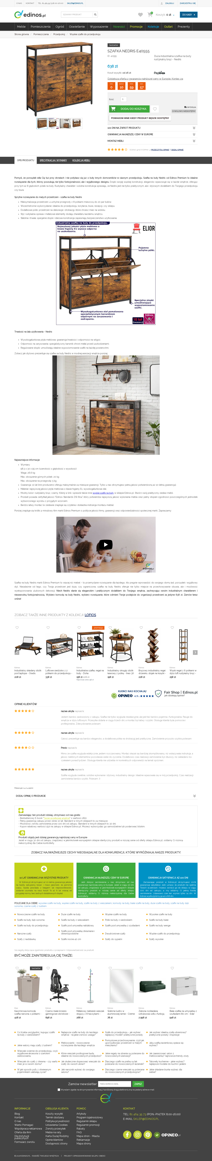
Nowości (119, 26)
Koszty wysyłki (54, 1113)
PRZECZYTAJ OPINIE (160, 150)
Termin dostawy (54, 1117)
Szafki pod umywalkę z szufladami (122, 925)
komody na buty (121, 903)
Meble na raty (53, 1132)
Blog (17, 1113)
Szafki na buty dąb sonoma (31, 920)
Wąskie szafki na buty (116, 914)
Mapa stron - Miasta (88, 1136)
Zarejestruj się (188, 3)
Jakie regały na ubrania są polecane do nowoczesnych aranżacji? (124, 1054)
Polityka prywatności (57, 1121)
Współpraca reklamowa (28, 1128)
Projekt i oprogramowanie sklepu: (84, 1156)
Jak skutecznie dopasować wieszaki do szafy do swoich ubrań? (81, 1062)
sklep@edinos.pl (75, 3)
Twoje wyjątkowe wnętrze (57, 818)
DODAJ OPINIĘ (177, 150)
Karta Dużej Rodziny (57, 1136)
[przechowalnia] (142, 14)
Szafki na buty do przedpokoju (32, 925)
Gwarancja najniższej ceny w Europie (130, 134)
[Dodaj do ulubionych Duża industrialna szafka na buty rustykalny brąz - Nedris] (155, 109)
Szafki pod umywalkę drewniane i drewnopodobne (78, 932)
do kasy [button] (187, 15)
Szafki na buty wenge (159, 925)
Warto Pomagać (23, 1124)
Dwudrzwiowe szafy (115, 933)
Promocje (136, 26)
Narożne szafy (24, 933)
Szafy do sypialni (113, 939)
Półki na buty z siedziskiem (118, 920)
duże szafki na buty (159, 903)
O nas (19, 3)
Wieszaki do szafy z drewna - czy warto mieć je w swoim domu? (37, 1062)
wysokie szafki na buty (49, 903)
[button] (95, 15)
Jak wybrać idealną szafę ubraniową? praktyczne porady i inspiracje (168, 1033)
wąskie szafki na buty (103, 493)
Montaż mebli (116, 141)
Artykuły (81, 1113)
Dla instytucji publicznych (21, 1137)
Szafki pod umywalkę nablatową (77, 925)
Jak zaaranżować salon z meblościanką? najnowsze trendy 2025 (168, 1054)
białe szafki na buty (139, 903)
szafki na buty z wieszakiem (98, 903)
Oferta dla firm (22, 1132)
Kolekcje (153, 26)
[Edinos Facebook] (127, 1135)
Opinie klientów (54, 1139)
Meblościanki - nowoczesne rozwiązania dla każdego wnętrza (78, 1044)
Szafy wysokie (156, 939)
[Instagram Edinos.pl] (137, 1135)
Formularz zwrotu (24, 1142)
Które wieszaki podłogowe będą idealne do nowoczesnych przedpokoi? (81, 1054)
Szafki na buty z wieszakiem (75, 920)
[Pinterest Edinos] (148, 1135)
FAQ (79, 1132)
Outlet (168, 26)
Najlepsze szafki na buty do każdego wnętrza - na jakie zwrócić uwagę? (79, 1033)
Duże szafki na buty (71, 914)
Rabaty (81, 1128)
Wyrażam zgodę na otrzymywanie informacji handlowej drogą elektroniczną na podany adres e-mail (107, 1090)
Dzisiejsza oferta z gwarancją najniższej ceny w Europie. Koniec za (145, 78)
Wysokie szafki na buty (160, 914)
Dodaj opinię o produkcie (31, 796)
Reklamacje (83, 1139)
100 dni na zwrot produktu (124, 128)
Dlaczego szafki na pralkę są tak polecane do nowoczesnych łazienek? (124, 1062)
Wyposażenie (99, 26)
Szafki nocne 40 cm (71, 939)
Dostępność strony (56, 1143)
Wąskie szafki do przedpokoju (164, 933)
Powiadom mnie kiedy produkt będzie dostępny (140, 118)
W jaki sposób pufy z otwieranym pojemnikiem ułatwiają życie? (34, 1070)
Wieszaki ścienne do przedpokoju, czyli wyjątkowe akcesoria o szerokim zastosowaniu (37, 1053)
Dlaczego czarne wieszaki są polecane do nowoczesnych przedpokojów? (124, 1070)
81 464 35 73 (138, 1114)
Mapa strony (84, 1143)
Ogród (60, 26)
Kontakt (30, 3)
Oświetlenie (77, 26)
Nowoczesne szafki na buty (31, 914)
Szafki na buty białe (158, 920)
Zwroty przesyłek (55, 1128)
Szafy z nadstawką (26, 939)
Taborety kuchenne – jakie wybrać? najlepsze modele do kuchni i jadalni (167, 1062)
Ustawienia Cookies (56, 1124)
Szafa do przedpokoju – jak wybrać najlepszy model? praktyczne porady (124, 1033)
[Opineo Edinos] (167, 1135)
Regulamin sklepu (87, 1121)
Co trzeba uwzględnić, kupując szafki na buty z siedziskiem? (36, 1033)
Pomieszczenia (40, 26)
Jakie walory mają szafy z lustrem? (34, 1045)
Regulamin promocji (88, 1124)
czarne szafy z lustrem (35, 906)
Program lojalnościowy (90, 1117)
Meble (21, 26)
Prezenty (184, 26)
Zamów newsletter (82, 1084)
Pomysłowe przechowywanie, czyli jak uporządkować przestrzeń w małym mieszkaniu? (124, 1043)
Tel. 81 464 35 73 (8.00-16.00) (50, 3)
